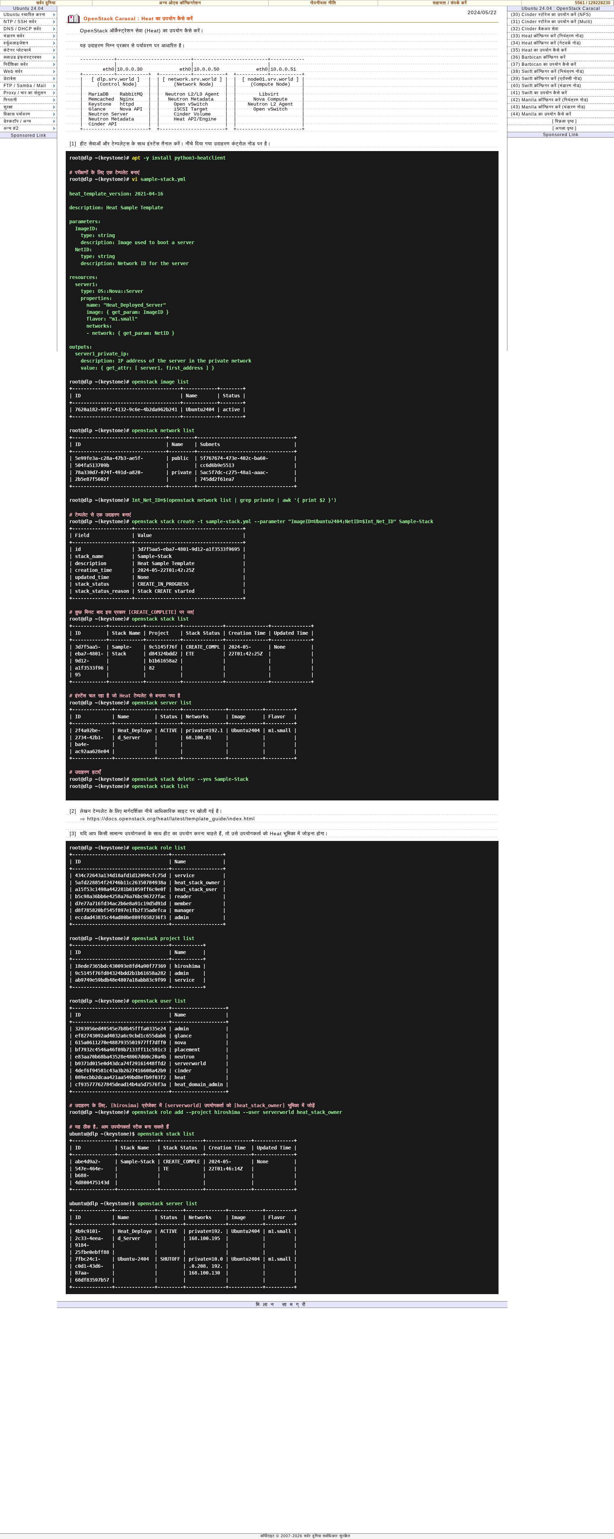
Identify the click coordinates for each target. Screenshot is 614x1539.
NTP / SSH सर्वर (20, 21)
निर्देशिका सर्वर (16, 64)
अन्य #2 (11, 128)
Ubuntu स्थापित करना (24, 14)
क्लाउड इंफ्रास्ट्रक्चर (23, 57)
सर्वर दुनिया (46, 2)
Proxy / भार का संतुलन (25, 92)
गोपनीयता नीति (323, 2)
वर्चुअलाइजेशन (16, 43)
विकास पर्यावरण (17, 114)
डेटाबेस (10, 78)
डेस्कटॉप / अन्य (17, 121)
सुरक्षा (8, 106)
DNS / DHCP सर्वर (22, 28)
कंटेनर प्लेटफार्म (17, 50)
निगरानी (10, 99)
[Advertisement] (28, 245)
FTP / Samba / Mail (25, 85)
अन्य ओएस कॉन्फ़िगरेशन (180, 2)
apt (136, 158)
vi (135, 179)
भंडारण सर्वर (14, 35)
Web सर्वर (13, 71)
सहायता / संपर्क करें (450, 2)
